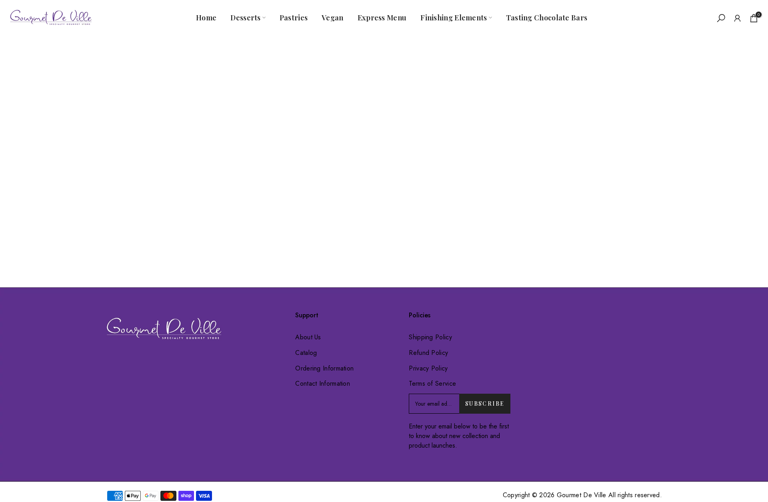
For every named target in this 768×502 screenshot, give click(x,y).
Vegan (333, 17)
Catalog (306, 352)
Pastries (294, 17)
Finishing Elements (453, 17)
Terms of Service (432, 383)
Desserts (245, 17)
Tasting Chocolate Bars (547, 17)
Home (206, 17)
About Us (308, 337)
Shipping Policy (430, 337)
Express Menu (382, 17)
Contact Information (322, 383)
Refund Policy (428, 352)
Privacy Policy (428, 368)
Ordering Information (324, 368)
